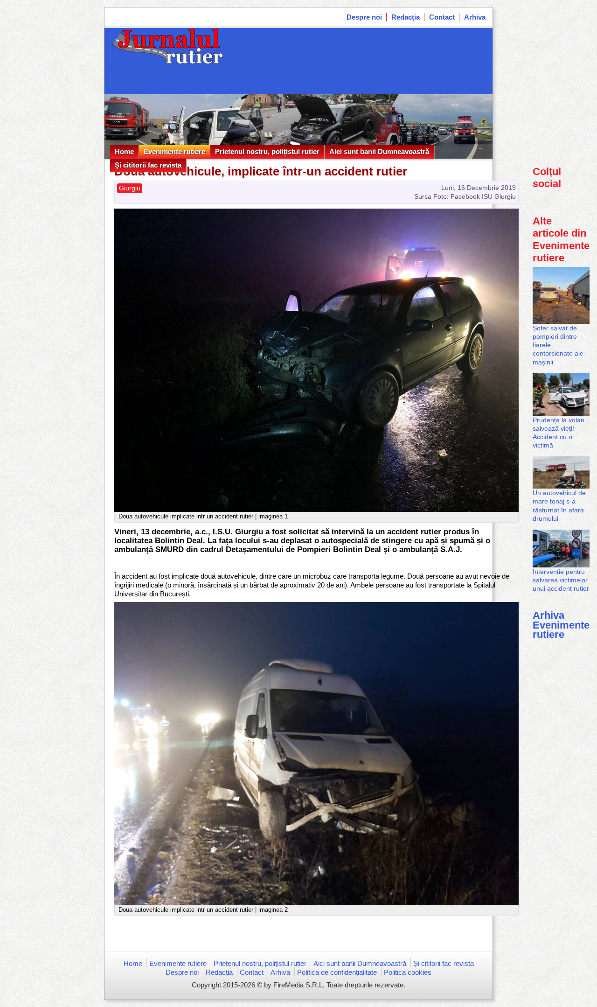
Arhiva (475, 17)
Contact (442, 17)
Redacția (405, 17)
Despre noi (364, 17)
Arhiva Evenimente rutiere (561, 624)
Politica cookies (407, 972)
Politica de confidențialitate (337, 972)
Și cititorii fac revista (148, 165)
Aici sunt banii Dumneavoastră (379, 151)
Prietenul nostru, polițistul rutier (267, 151)
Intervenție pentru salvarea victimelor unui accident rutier (561, 580)
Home (124, 151)
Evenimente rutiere (174, 151)
